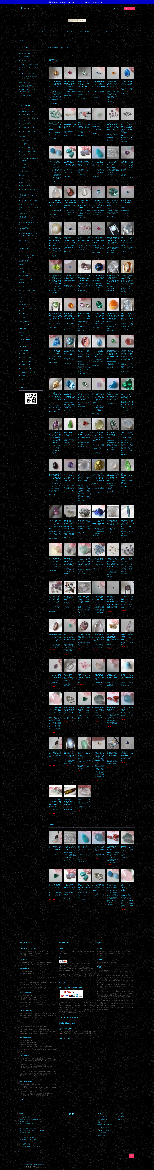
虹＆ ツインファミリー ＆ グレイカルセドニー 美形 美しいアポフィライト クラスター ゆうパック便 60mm (70, 561)
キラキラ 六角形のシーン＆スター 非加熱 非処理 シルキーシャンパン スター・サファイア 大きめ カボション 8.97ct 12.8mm (55, 241)
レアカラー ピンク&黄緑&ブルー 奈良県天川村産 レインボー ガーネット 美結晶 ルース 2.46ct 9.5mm (70, 204)
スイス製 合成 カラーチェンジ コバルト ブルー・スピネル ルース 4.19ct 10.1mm (98, 278)
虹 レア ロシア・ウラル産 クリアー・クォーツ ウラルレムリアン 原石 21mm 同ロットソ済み (69, 677)
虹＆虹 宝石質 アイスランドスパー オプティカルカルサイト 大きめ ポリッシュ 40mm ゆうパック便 (84, 599)
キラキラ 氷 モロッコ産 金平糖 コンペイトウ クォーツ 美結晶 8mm (113, 677)
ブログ (97, 31)
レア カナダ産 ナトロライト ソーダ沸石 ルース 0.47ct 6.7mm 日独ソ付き (98, 599)
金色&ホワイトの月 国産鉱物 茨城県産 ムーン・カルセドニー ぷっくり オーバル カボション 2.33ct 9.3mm (113, 477)
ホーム (44, 31)
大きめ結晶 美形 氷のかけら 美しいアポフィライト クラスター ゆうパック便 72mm (113, 523)
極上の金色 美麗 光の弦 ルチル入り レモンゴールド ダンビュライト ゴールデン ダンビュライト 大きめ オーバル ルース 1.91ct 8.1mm (98, 478)
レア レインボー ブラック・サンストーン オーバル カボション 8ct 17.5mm (84, 637)
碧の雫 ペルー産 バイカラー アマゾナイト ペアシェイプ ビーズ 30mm (98, 163)
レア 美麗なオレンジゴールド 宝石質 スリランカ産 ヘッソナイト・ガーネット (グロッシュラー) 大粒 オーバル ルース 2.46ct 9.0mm (127, 279)
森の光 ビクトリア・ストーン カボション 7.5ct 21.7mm (69, 434)
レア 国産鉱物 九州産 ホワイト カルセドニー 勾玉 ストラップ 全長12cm (55, 754)
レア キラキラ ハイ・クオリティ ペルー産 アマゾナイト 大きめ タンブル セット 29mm (70, 163)
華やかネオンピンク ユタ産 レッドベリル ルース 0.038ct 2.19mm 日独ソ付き (98, 240)
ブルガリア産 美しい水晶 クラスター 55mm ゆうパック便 (84, 522)
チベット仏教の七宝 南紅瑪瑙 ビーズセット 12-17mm (113, 709)
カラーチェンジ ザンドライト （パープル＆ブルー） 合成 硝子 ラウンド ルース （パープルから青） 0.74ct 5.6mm (70, 478)
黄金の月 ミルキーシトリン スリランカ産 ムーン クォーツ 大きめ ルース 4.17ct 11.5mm (127, 240)
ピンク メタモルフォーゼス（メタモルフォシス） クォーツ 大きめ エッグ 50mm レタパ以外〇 (55, 711)
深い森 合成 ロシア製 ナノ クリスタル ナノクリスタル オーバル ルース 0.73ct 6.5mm (98, 316)
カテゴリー (54, 31)
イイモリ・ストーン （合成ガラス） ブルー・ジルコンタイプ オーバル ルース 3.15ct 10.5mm (69, 396)
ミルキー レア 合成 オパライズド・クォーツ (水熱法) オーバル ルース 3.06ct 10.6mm (127, 435)
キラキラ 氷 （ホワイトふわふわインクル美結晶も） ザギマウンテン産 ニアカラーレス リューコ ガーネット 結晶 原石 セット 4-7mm (113, 563)
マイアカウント (121, 1113)
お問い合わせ (108, 31)
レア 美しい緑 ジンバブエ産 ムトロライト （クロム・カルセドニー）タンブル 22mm (84, 710)
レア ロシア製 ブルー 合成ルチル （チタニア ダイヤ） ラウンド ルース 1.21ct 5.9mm (70, 352)
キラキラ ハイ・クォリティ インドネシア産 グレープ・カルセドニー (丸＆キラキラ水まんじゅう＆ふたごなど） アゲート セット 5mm (113, 127)
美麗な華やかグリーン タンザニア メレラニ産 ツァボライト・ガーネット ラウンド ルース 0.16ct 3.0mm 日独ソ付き (113, 354)
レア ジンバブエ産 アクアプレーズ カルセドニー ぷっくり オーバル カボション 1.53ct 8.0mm (69, 638)
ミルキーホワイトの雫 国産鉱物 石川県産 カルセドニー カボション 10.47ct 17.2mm (55, 203)
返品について (101, 1122)
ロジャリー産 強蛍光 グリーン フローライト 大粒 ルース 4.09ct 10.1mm (113, 203)
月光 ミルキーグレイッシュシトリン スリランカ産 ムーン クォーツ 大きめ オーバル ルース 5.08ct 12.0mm (127, 317)
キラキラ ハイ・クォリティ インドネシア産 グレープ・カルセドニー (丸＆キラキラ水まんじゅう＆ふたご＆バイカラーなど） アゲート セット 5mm (127, 127)
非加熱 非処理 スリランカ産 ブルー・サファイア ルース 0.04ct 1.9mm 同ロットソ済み (69, 240)
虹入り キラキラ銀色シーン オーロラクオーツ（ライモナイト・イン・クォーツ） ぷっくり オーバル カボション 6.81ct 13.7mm (84, 354)
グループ (67, 31)
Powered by (21, 1167)
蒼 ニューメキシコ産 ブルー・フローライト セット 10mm (98, 560)
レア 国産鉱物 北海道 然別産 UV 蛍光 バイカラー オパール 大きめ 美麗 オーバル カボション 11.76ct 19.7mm (113, 317)
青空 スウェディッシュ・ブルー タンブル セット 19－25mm (55, 162)
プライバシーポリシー (103, 1127)
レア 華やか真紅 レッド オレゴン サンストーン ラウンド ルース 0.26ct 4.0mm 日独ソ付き (84, 436)
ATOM (103, 1135)
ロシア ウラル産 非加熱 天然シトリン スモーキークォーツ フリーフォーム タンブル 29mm (69, 711)
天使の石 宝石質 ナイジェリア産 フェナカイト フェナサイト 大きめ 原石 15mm (98, 677)
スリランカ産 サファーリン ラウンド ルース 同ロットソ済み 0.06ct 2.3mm (113, 599)
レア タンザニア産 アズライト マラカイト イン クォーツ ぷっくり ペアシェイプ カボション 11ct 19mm (98, 353)
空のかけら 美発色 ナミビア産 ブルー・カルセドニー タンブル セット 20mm (84, 163)
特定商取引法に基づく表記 (104, 1124)
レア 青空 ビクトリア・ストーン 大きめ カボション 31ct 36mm (55, 351)
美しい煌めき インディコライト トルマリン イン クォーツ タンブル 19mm (98, 710)
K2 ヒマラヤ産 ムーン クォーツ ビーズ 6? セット (70, 848)
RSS (98, 1135)
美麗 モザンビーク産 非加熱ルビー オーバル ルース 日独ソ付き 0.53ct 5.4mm (70, 84)
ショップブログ (101, 1133)
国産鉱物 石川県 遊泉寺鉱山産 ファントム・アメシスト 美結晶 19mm (127, 637)
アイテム (131, 8)
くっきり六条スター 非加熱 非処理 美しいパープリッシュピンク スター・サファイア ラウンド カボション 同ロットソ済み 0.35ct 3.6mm (127, 165)
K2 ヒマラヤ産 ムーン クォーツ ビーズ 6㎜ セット (113, 162)
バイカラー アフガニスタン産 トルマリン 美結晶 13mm (98, 124)
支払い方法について (103, 1116)
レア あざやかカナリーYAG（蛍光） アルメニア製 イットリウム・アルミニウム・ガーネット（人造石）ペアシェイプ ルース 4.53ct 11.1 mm (55, 279)
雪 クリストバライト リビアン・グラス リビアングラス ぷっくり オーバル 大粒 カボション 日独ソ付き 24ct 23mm (98, 436)
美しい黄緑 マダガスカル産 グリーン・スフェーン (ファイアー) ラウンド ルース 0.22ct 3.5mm (55, 317)
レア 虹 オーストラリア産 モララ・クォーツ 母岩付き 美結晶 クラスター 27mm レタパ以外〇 (113, 638)
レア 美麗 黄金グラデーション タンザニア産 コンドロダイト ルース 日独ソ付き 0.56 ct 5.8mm (55, 85)
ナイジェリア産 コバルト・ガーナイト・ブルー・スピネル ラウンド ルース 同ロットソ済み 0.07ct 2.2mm (98, 204)
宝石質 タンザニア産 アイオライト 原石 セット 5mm (127, 560)
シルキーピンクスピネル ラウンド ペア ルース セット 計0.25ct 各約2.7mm (84, 240)
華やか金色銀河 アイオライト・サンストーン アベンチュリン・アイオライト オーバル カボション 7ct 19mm (55, 638)
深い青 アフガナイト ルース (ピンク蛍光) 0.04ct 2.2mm (127, 202)
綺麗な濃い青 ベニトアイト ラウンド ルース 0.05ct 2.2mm (127, 753)
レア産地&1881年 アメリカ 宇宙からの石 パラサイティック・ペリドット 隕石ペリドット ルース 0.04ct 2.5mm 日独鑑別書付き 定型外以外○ (98, 756)
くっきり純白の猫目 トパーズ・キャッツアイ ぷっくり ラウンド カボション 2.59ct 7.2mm (84, 204)
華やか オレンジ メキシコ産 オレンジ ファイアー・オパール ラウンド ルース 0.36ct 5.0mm (69, 317)
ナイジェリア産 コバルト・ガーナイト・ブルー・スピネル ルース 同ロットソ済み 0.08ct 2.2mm (69, 278)
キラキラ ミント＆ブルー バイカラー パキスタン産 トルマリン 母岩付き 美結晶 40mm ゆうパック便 (55, 803)
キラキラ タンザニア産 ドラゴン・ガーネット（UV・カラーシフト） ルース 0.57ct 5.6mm (84, 278)
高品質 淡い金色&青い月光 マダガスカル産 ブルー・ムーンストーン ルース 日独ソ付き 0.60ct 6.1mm (113, 240)
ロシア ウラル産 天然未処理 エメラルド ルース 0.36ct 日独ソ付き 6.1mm (113, 435)
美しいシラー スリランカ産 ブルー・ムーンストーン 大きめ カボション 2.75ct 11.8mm (69, 754)
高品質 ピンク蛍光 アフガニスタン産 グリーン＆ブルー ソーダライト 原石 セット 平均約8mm (55, 126)
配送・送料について (103, 1119)
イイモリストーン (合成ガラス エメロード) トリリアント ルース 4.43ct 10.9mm (127, 395)
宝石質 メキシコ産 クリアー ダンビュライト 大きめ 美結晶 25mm (84, 801)
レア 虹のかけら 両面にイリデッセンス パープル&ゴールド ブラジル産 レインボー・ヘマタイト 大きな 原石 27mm (127, 524)
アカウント (119, 8)
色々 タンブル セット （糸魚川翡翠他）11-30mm (70, 598)
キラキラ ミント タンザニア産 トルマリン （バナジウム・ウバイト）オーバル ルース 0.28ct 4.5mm (84, 396)
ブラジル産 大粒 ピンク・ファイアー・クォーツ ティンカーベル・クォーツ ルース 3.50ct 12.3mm (98, 638)
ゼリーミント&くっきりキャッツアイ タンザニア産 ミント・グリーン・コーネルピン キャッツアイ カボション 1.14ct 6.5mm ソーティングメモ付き (84, 756)
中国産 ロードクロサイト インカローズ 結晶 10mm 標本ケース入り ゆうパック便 (84, 125)
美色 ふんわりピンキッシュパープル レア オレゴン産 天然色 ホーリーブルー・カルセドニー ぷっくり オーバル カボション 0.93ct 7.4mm (98, 397)
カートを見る (120, 1116)
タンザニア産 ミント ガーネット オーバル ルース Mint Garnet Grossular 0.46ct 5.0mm (84, 85)
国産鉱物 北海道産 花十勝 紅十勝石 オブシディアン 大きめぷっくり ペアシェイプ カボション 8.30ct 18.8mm (55, 477)
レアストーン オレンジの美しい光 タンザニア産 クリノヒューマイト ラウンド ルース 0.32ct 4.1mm (113, 85)
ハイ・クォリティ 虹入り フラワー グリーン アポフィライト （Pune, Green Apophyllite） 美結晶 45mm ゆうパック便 (84, 562)
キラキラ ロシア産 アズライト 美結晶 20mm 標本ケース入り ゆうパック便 (98, 523)
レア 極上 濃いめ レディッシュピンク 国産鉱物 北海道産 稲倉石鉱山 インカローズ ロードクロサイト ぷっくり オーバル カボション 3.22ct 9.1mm (127, 354)
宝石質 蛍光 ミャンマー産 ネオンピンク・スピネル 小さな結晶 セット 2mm (84, 677)
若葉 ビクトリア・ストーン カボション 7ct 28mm (127, 475)
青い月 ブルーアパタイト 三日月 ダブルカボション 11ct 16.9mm (113, 394)
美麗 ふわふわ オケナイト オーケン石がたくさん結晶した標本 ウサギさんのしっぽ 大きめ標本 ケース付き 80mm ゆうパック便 (69, 524)
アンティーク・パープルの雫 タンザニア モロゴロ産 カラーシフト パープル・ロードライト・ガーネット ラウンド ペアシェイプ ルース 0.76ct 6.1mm (55, 437)
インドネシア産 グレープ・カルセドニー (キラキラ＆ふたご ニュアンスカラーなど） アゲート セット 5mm (55, 599)
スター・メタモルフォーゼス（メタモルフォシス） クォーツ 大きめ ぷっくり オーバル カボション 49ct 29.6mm (84, 478)
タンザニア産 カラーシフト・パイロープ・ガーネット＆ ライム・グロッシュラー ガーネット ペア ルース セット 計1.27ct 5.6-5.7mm (84, 317)
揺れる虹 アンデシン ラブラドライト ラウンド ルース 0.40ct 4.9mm (113, 754)
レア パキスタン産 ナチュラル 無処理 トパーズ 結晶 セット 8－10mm (70, 125)
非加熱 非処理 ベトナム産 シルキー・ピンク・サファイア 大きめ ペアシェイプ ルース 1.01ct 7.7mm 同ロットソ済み (55, 524)
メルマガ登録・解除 (83, 31)
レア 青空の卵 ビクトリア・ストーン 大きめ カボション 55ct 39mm (127, 83)
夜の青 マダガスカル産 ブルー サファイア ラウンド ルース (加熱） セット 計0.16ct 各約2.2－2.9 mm (98, 85)
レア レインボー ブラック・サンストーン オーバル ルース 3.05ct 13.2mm (127, 599)
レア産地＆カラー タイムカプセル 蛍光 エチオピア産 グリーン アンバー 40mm (69, 802)
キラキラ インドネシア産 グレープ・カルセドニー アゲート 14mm (55, 676)
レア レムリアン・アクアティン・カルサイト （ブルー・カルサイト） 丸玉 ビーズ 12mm (127, 710)
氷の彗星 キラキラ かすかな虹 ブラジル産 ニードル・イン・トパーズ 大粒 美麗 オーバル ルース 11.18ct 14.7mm (113, 279)
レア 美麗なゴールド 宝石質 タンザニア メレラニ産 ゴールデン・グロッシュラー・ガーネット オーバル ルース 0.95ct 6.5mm (55, 397)
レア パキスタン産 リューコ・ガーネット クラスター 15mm (55, 560)
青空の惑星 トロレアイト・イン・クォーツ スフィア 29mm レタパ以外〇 (127, 677)
